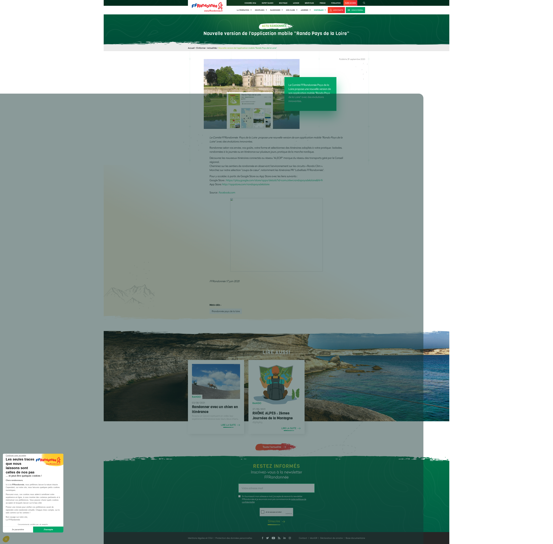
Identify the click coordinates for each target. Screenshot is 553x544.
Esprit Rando (267, 3)
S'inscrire (274, 521)
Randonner (275, 10)
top (264, 525)
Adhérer (304, 10)
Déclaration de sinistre (331, 538)
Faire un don (350, 3)
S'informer (318, 10)
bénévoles (309, 3)
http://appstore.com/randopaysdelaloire (245, 184)
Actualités (212, 48)
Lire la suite (228, 424)
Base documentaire (355, 538)
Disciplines (259, 10)
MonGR (296, 3)
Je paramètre (18, 529)
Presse (322, 3)
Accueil (191, 48)
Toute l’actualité (272, 447)
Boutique (283, 3)
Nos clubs (290, 10)
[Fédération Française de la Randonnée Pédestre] (207, 6)
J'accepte (48, 529)
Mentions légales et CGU (200, 538)
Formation (336, 3)
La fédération (243, 10)
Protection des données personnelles (233, 538)
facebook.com (227, 192)
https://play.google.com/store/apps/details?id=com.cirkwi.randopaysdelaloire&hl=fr (274, 180)
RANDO (196, 396)
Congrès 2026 (250, 3)
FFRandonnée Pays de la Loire (226, 311)
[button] (6, 539)
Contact (303, 538)
